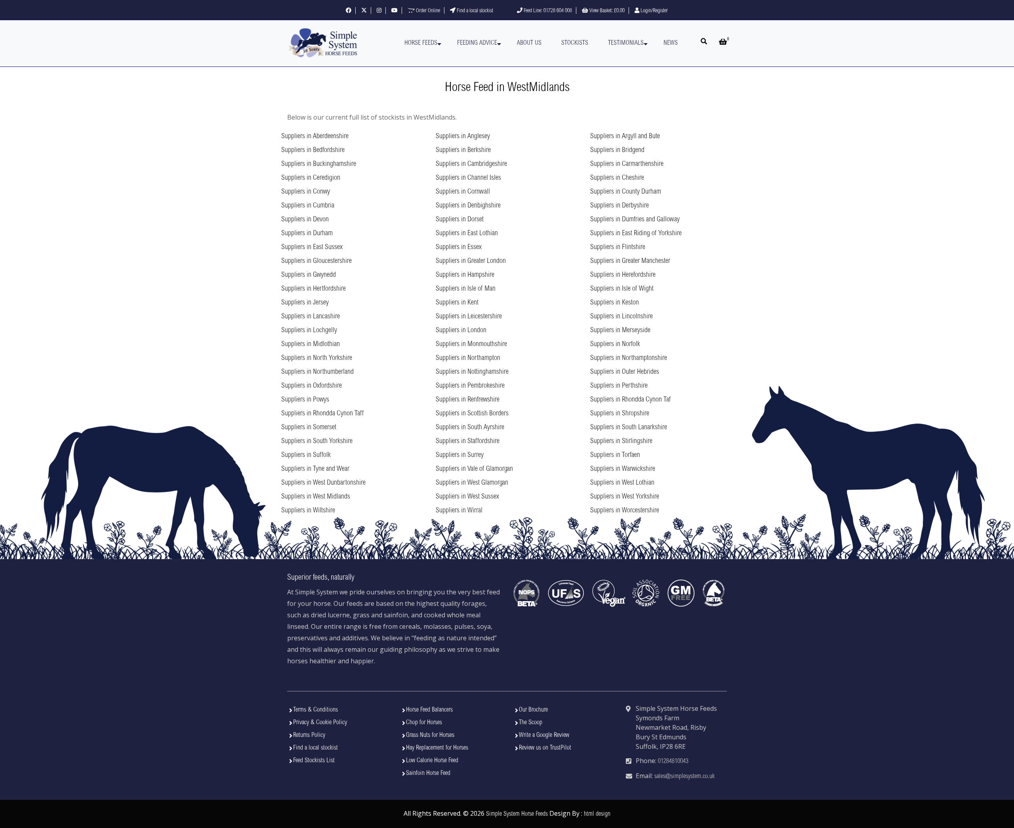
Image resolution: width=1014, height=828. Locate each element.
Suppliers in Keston (614, 302)
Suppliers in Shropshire (619, 413)
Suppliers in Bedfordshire (313, 150)
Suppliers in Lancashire (310, 316)
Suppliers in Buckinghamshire (318, 164)
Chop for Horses (424, 723)
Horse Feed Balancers (429, 710)
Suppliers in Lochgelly (309, 330)
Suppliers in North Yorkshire (316, 358)
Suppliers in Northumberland (317, 372)
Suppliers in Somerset (308, 427)
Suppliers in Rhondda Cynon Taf (630, 400)
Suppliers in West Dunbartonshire (323, 483)
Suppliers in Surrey (460, 455)
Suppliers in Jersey (305, 302)
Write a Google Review (544, 735)
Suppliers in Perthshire (619, 386)
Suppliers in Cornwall (463, 192)
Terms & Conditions (315, 710)
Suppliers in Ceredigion (310, 178)
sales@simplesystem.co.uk (684, 776)
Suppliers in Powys (305, 400)
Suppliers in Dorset (460, 219)
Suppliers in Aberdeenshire (315, 136)
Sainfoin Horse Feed (428, 773)
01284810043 (673, 761)
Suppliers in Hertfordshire (313, 289)
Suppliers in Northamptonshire (628, 358)
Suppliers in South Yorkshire (317, 441)
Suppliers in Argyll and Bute (625, 136)
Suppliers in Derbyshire (619, 205)
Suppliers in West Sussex (467, 497)
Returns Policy (309, 735)
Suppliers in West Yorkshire (624, 497)
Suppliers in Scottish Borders (472, 413)
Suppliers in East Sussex (312, 247)
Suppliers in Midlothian (310, 344)
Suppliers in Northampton (468, 358)
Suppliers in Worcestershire (624, 510)
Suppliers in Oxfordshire (311, 386)
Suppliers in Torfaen (615, 455)
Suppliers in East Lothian (467, 233)
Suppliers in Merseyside (620, 330)
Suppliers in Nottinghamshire (472, 372)
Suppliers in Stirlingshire (621, 441)
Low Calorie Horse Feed (432, 761)
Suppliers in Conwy (305, 192)
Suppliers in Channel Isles (468, 178)
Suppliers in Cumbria (307, 205)
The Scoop (530, 723)
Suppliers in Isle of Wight (622, 289)
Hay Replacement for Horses (437, 748)
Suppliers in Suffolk (306, 455)
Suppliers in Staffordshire (467, 441)
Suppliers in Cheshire (617, 178)
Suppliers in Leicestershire (469, 316)
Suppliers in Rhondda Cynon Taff (322, 413)
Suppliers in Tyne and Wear (315, 469)
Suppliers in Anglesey (463, 136)
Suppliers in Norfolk (615, 344)
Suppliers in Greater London (471, 261)
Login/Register (653, 11)
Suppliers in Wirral (459, 510)
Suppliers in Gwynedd (308, 275)
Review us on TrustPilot (545, 748)
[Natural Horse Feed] (322, 43)
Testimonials (626, 43)
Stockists (574, 43)
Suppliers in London (461, 330)
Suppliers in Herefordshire (623, 275)
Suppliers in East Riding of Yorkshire (636, 233)
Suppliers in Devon (305, 219)
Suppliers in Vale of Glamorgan (474, 469)
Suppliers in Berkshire (463, 150)
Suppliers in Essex (459, 247)
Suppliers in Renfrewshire (467, 400)
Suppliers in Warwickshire (622, 469)
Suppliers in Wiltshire (308, 510)
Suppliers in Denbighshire (468, 205)
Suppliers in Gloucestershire (316, 261)
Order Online (427, 11)
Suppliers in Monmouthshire (471, 344)
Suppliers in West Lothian (622, 483)
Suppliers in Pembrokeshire (470, 386)
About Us (529, 43)
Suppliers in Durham (307, 233)
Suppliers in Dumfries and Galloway (635, 219)
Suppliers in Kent (457, 302)
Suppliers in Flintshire (617, 247)
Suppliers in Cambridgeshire (471, 164)
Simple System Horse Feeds (517, 814)
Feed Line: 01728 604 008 (547, 11)
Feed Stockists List (314, 761)
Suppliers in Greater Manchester (630, 261)
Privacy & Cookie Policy (320, 723)
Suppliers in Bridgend (617, 150)
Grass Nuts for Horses (430, 735)
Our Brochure (533, 710)
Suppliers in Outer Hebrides (624, 372)
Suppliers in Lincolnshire (621, 316)
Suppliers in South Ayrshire (470, 427)
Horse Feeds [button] (420, 43)
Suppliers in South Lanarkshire (628, 427)
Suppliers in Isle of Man (466, 289)
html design (597, 814)
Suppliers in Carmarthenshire (626, 164)
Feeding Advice (477, 43)
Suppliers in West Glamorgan (472, 483)
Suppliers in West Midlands (315, 497)
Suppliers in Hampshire (465, 275)
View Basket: (606, 11)
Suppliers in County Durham (625, 192)
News (670, 43)
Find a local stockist (474, 11)
